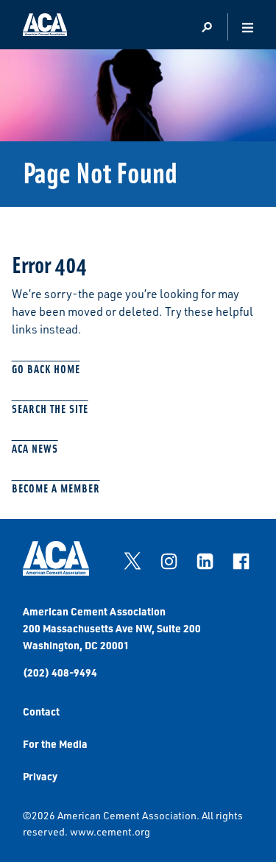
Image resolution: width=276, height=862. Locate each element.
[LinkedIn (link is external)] (204, 560)
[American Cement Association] (56, 571)
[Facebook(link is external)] (240, 560)
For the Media (55, 743)
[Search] (207, 27)
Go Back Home (46, 368)
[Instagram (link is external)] (168, 560)
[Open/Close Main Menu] (248, 27)
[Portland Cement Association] (45, 27)
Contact (41, 711)
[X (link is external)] (132, 560)
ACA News (35, 448)
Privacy (40, 775)
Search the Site (50, 408)
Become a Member (56, 488)
